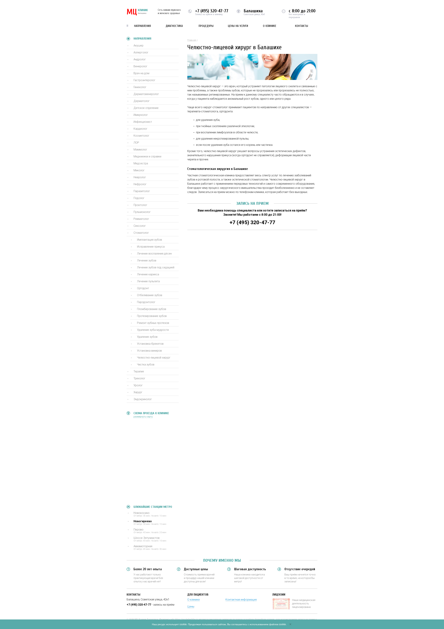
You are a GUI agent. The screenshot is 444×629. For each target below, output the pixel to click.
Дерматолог (142, 101)
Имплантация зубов (149, 239)
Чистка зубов (145, 364)
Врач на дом (141, 73)
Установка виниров (149, 350)
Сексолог (140, 225)
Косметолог (141, 135)
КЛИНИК (137, 12)
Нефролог (140, 184)
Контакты (301, 26)
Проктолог (140, 205)
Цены (190, 606)
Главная (191, 40)
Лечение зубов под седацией (155, 267)
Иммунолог (141, 115)
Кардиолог (140, 128)
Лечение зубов (146, 260)
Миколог (139, 170)
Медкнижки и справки (147, 156)
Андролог (140, 59)
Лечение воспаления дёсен (154, 253)
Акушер (138, 45)
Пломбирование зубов (151, 309)
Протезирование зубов (152, 316)
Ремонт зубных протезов (153, 323)
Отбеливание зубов (149, 295)
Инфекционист (143, 121)
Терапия (139, 371)
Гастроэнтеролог (144, 80)
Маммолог (140, 149)
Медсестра (141, 163)
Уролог (138, 385)
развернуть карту (143, 416)
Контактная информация (241, 599)
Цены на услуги (238, 26)
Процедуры (206, 26)
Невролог (140, 177)
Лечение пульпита (148, 281)
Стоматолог (141, 232)
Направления (142, 26)
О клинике (269, 26)
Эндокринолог (143, 399)
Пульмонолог (142, 212)
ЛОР (136, 142)
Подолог (139, 198)
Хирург (138, 392)
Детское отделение (146, 108)
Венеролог (140, 66)
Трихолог (139, 378)
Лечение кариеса (148, 274)
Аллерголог (141, 52)
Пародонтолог (146, 302)
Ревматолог (141, 219)
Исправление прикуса (151, 246)
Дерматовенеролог (146, 94)
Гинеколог (140, 87)
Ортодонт (143, 288)
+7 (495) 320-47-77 (211, 11)
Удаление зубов (147, 336)
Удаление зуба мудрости (153, 329)
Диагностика (174, 26)
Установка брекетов (150, 343)
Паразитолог (142, 191)
